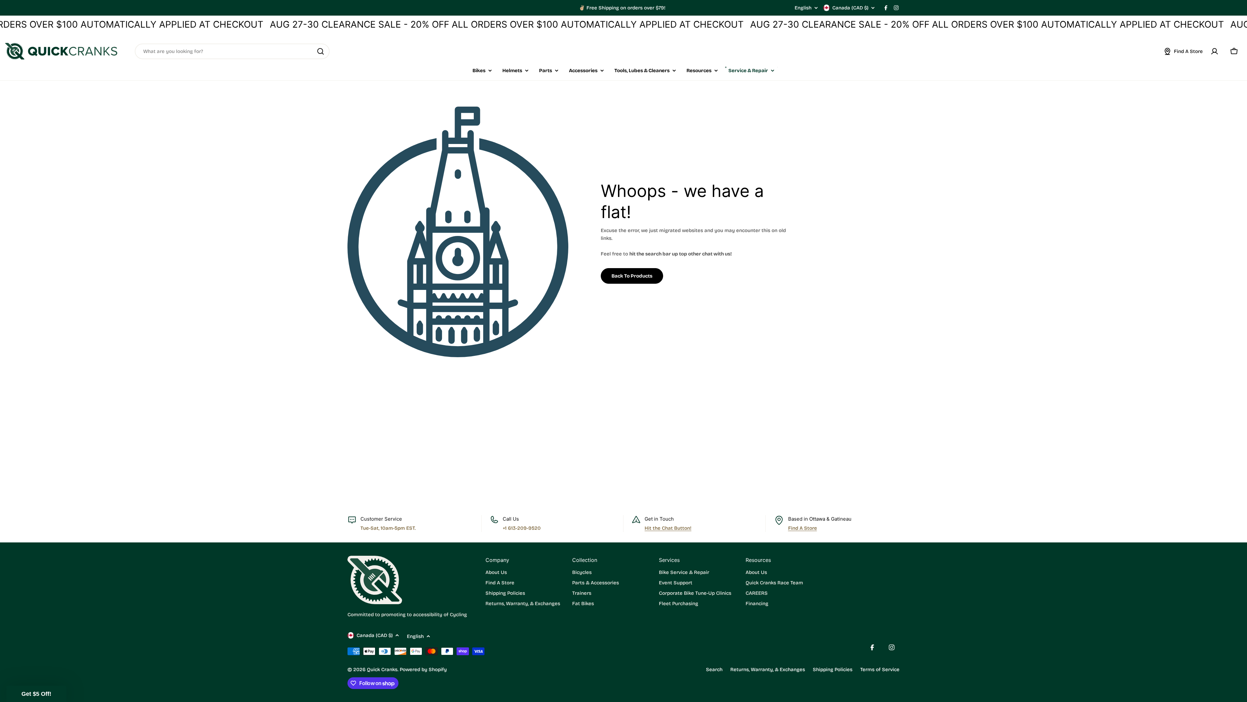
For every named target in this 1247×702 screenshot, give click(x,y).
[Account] (1214, 51)
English (803, 8)
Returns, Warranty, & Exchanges (767, 669)
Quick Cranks (382, 669)
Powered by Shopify (423, 669)
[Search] (320, 51)
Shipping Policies (832, 669)
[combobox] (232, 51)
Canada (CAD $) (850, 8)
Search (714, 669)
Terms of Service (880, 669)
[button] (36, 694)
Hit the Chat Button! (668, 528)
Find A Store (802, 528)
